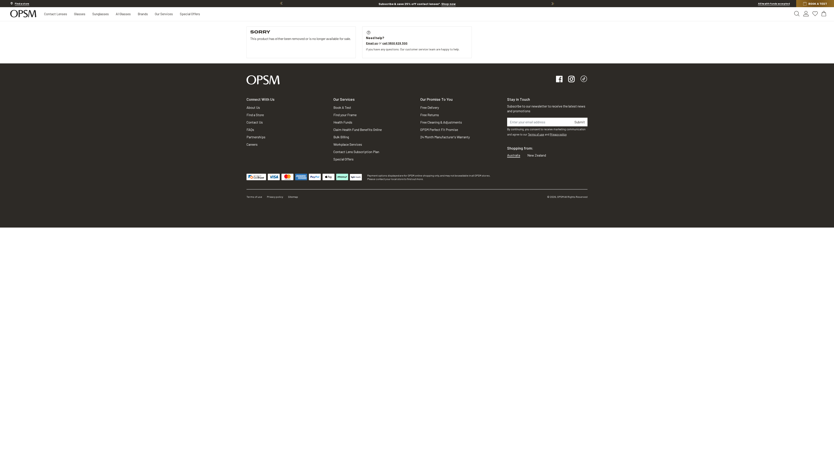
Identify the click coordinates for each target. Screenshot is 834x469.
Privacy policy (558, 134)
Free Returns (429, 115)
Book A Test (342, 107)
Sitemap (293, 196)
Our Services (164, 14)
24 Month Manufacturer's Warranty (445, 137)
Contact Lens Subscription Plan (356, 152)
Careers (252, 144)
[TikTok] (583, 79)
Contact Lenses (55, 14)
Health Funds (342, 122)
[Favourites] (815, 13)
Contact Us (255, 122)
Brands (143, 14)
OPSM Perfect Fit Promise (439, 129)
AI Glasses (123, 14)
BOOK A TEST (817, 3)
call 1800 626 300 (394, 43)
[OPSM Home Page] (263, 79)
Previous (281, 3)
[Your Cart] (824, 14)
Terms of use (536, 134)
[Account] (806, 14)
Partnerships (256, 137)
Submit (579, 122)
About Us (253, 107)
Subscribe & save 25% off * (417, 4)
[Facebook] (559, 79)
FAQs (250, 129)
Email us (372, 43)
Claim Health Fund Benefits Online (357, 129)
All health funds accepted (774, 3)
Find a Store (255, 115)
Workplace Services (347, 144)
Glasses (79, 14)
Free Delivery (429, 107)
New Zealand (536, 155)
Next (552, 3)
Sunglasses (100, 14)
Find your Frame (345, 115)
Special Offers (190, 14)
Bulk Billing (341, 137)
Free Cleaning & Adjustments (441, 122)
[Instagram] (571, 79)
